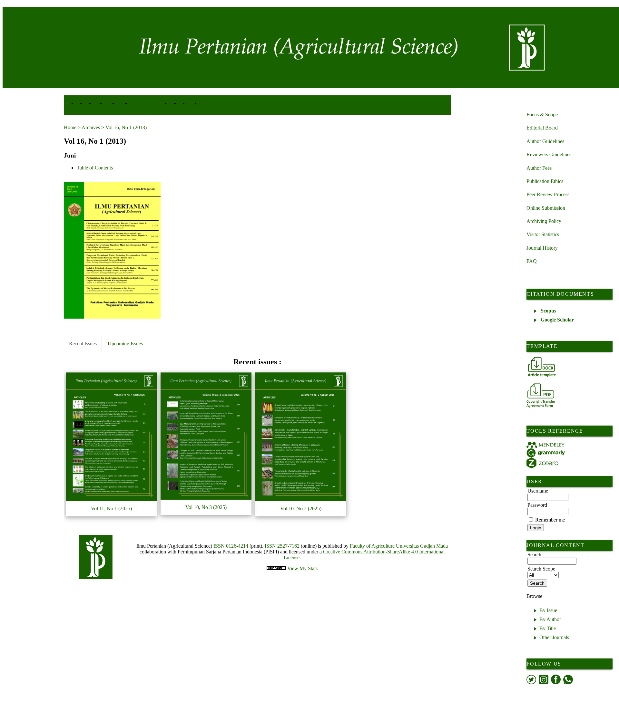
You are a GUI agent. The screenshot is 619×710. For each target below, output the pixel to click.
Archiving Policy (543, 221)
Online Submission (545, 208)
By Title (547, 628)
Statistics (206, 104)
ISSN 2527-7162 (282, 546)
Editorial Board (542, 127)
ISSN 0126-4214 (230, 546)
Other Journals (554, 637)
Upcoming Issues (125, 343)
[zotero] (542, 462)
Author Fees (539, 168)
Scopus (548, 310)
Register (194, 104)
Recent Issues (83, 343)
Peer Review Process (547, 194)
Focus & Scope (542, 114)
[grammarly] (545, 452)
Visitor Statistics (542, 234)
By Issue (548, 610)
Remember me (550, 520)
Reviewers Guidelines (548, 154)
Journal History (542, 248)
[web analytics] (277, 568)
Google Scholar (557, 319)
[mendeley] (545, 445)
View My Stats (302, 568)
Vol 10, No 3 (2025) (206, 507)
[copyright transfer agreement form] (540, 395)
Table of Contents (95, 167)
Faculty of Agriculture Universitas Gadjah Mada (399, 546)
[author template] (542, 367)
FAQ (531, 261)
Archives (91, 127)
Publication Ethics (544, 181)
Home (70, 127)
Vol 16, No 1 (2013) (126, 127)
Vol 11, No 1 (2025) (111, 508)
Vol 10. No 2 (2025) (300, 508)
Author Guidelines (545, 141)
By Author (550, 619)
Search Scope (541, 568)
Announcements (141, 104)
